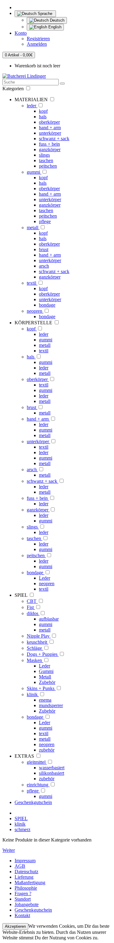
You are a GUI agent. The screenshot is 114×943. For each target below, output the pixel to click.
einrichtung (38, 784)
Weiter (8, 850)
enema (45, 700)
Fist (31, 607)
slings (44, 155)
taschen (46, 160)
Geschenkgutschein (33, 802)
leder (32, 105)
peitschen (48, 166)
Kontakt (22, 915)
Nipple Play (39, 636)
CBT (32, 601)
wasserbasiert (51, 767)
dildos (33, 613)
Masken (35, 660)
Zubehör (47, 682)
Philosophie (26, 888)
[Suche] (62, 83)
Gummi (46, 671)
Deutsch (56, 20)
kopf (43, 111)
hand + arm (50, 127)
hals (43, 116)
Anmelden (37, 44)
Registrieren (38, 38)
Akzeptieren (15, 926)
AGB (20, 866)
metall (33, 227)
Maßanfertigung (30, 882)
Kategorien (13, 88)
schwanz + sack (54, 138)
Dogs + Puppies (43, 654)
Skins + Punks (41, 688)
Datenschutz (26, 871)
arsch (44, 266)
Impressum (25, 860)
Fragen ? (23, 893)
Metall (45, 676)
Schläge (35, 648)
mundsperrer (51, 705)
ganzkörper (49, 149)
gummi (34, 172)
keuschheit (37, 642)
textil (32, 283)
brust (43, 249)
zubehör (46, 750)
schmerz (22, 829)
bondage (47, 305)
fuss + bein (49, 144)
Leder (44, 578)
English (54, 27)
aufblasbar (49, 618)
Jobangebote (27, 904)
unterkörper (50, 133)
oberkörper (49, 122)
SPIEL (21, 818)
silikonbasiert (51, 773)
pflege (45, 221)
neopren (35, 311)
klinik (33, 694)
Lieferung (24, 877)
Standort (23, 899)
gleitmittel (37, 762)
